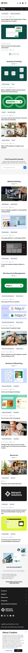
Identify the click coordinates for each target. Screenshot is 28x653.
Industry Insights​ (5, 477)
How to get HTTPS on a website (10, 302)
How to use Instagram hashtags (10, 392)
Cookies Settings (8, 650)
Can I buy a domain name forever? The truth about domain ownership (14, 118)
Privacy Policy (7, 624)
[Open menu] (26, 9)
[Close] (25, 631)
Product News (4, 504)
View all (13, 63)
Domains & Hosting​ (5, 84)
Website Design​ (14, 204)
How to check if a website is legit (10, 328)
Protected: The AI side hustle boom (11, 483)
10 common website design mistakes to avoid (12, 265)
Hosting (13, 140)
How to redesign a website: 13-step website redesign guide (14, 210)
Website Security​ (19, 296)
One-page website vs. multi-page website (13, 238)
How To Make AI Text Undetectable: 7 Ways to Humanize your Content (13, 20)
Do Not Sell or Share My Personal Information (12, 627)
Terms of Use (14, 624)
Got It (18, 650)
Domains (3, 112)
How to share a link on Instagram (10, 418)
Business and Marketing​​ (15, 13)
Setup (13, 84)
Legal (2, 624)
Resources (13, 477)
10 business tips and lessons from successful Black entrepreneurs (11, 540)
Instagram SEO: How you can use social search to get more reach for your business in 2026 (13, 446)
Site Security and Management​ (8, 296)
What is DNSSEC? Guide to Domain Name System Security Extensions (13, 90)
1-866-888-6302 (14, 583)
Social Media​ (16, 386)
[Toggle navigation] (26, 3)
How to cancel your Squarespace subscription (11, 46)
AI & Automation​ (5, 13)
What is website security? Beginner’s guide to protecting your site (14, 355)
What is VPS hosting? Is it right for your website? (12, 146)
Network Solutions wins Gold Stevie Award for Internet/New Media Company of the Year (13, 511)
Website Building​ (5, 204)
